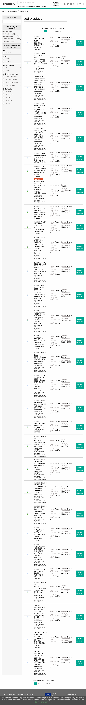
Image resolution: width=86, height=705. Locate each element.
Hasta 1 (13, 91)
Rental (13, 70)
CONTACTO (56, 2)
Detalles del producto (79, 43)
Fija (13, 67)
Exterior (13, 61)
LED (26, 6)
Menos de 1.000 (13, 76)
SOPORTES (31, 6)
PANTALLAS (44, 6)
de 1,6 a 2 (13, 97)
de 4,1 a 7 (13, 103)
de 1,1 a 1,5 (13, 94)
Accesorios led (8, 41)
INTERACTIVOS (21, 6)
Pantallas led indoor (10, 36)
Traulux (13, 53)
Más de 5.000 (13, 85)
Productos (12, 11)
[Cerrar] (51, 702)
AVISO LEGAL (18, 694)
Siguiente (58, 31)
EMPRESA (56, 4)
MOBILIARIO (37, 6)
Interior (13, 58)
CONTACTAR (7, 694)
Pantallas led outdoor (10, 39)
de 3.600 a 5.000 (13, 82)
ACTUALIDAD (55, 6)
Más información (41, 702)
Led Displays (7, 31)
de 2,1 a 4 (13, 100)
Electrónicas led (8, 34)
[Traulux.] (9, 4)
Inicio (4, 11)
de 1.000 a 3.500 (13, 79)
